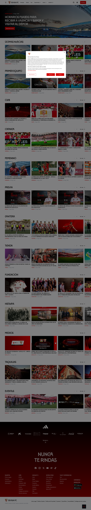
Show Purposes (31, 74)
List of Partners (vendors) (32, 70)
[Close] (64, 52)
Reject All (50, 74)
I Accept (60, 74)
